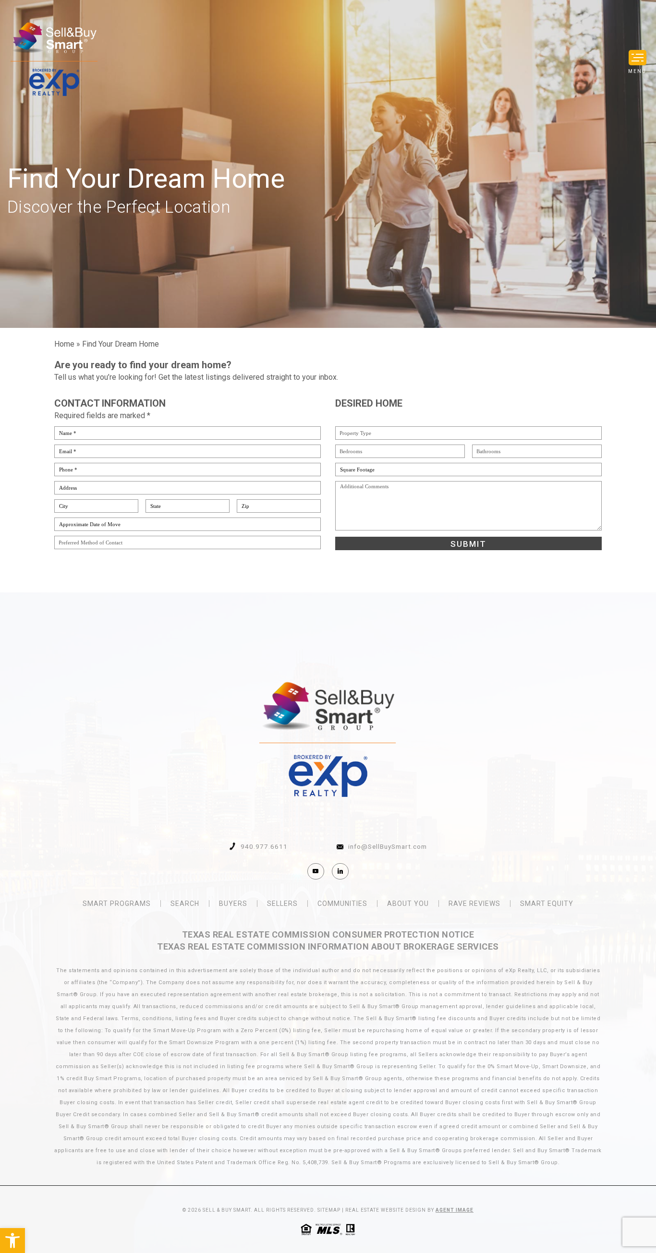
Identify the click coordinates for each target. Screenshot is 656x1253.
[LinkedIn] (340, 871)
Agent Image (455, 1210)
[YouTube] (315, 871)
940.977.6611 (264, 846)
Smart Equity (546, 903)
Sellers (282, 903)
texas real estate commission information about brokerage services (328, 946)
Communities (342, 903)
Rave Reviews (474, 903)
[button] (12, 1240)
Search (184, 903)
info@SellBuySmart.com (387, 846)
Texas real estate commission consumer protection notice (328, 934)
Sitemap (328, 1210)
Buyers (233, 903)
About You (408, 903)
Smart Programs (117, 903)
